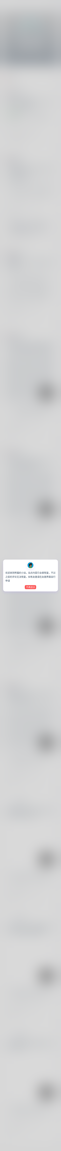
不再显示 (30, 587)
